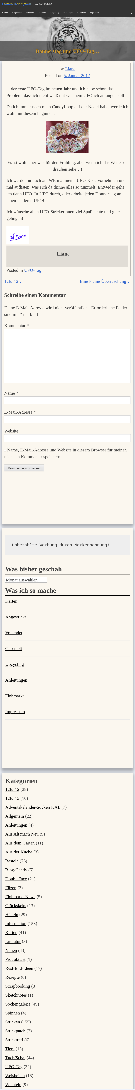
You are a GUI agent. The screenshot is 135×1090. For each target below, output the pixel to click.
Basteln (12, 860)
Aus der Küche (18, 851)
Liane (70, 68)
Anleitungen (68, 12)
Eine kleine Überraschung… (105, 281)
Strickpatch (15, 1030)
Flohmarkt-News (20, 896)
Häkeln (11, 914)
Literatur (13, 941)
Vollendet (30, 12)
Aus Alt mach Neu (22, 834)
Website (11, 431)
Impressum (94, 12)
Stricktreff (14, 1039)
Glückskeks (15, 905)
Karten (5, 12)
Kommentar (16, 325)
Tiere (9, 1048)
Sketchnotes (16, 995)
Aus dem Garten (20, 843)
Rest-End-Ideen (19, 968)
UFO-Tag (32, 270)
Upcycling (54, 12)
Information (15, 923)
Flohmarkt (81, 12)
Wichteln (13, 1084)
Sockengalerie (17, 1004)
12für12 (12, 789)
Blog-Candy (16, 869)
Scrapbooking (17, 986)
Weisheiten (15, 1075)
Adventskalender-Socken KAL (32, 807)
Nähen (11, 950)
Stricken (12, 1021)
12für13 (12, 798)
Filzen (10, 887)
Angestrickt (17, 12)
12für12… (13, 281)
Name (11, 393)
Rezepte (12, 977)
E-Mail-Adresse (20, 412)
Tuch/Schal (15, 1057)
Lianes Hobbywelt (16, 4)
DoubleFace (16, 878)
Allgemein (14, 816)
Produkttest (15, 959)
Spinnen (12, 1013)
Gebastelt (42, 12)
